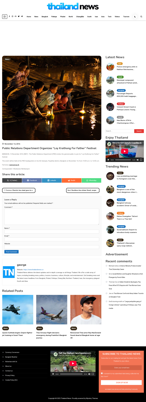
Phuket (62, 16)
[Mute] (138, 160)
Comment (8, 207)
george (21, 265)
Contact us (9, 371)
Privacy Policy (10, 375)
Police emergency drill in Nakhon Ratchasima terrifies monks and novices (127, 68)
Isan (96, 16)
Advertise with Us (11, 361)
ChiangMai (80, 16)
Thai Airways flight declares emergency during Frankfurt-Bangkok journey (51, 335)
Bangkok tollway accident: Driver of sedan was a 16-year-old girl (127, 204)
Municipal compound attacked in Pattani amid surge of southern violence (127, 81)
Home (29, 16)
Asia (102, 16)
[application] (125, 151)
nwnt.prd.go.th (14, 165)
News (36, 16)
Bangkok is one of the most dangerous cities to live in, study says (127, 191)
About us (8, 366)
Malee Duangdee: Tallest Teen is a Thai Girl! (127, 217)
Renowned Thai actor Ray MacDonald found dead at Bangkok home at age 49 (85, 335)
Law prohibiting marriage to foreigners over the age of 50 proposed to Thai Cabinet (127, 177)
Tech (109, 16)
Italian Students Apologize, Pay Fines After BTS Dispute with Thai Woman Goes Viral (125, 285)
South (89, 16)
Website (7, 244)
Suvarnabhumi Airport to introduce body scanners (127, 231)
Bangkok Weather (11, 357)
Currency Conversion (12, 352)
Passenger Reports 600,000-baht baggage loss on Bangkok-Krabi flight (126, 95)
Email (6, 236)
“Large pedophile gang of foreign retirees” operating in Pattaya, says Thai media (125, 305)
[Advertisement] (73, 36)
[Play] (108, 160)
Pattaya (54, 16)
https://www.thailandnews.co (33, 270)
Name (7, 228)
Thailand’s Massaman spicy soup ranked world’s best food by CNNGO (126, 244)
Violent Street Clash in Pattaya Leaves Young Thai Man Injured (126, 108)
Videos (117, 16)
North (71, 16)
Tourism (126, 16)
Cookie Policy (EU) (11, 380)
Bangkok (45, 16)
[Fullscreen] (141, 160)
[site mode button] (135, 17)
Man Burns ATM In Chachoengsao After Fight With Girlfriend (125, 121)
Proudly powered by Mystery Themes (85, 398)
